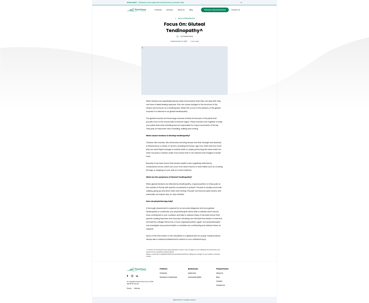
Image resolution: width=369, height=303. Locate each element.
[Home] (140, 269)
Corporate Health (194, 277)
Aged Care (192, 273)
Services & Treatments (168, 277)
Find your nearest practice (215, 10)
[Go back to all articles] (175, 18)
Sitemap (137, 288)
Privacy (129, 288)
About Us (181, 10)
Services (170, 10)
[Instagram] (132, 276)
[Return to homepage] (136, 10)
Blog (191, 10)
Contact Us (235, 10)
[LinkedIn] (137, 276)
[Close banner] (241, 2)
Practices (158, 10)
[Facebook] (127, 276)
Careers (219, 281)
